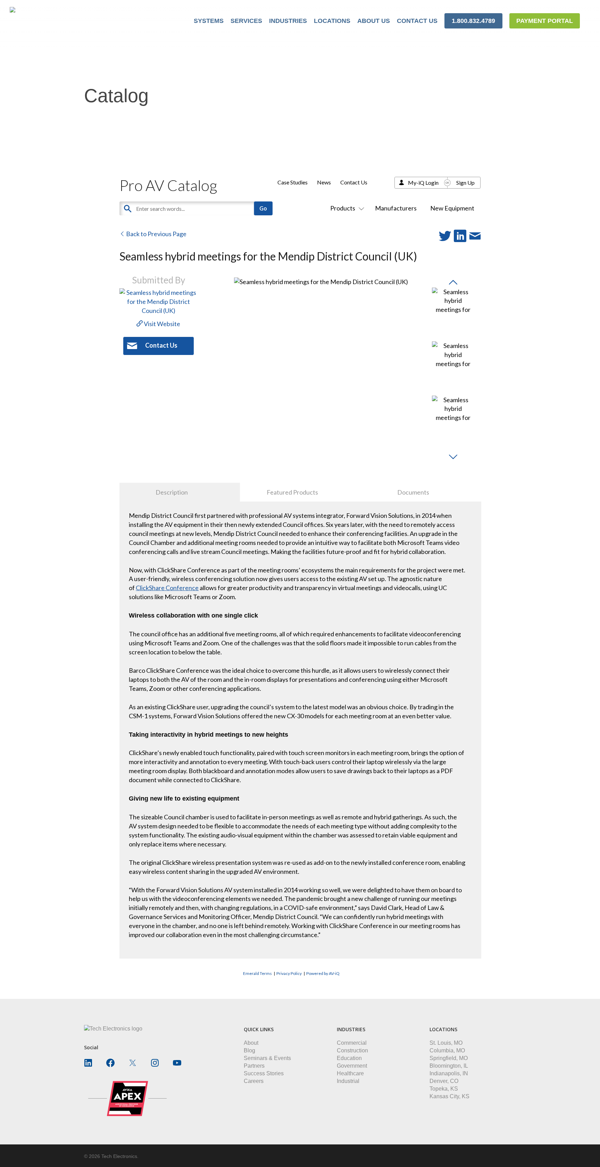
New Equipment (452, 208)
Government (352, 1066)
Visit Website (161, 324)
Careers (254, 1081)
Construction (352, 1050)
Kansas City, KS (449, 1096)
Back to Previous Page (155, 234)
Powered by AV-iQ (323, 973)
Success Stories (264, 1073)
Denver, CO (444, 1081)
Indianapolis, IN (449, 1073)
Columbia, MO (447, 1050)
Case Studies (292, 182)
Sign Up (465, 182)
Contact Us (353, 182)
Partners (254, 1066)
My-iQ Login (423, 182)
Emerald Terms (257, 973)
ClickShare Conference (167, 587)
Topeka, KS (444, 1089)
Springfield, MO (449, 1058)
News (324, 182)
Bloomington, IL (449, 1066)
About (251, 1043)
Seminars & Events (267, 1058)
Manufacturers (396, 208)
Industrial (348, 1081)
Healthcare (350, 1073)
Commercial (352, 1043)
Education (349, 1058)
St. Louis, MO (446, 1043)
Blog (249, 1050)
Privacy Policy (289, 973)
